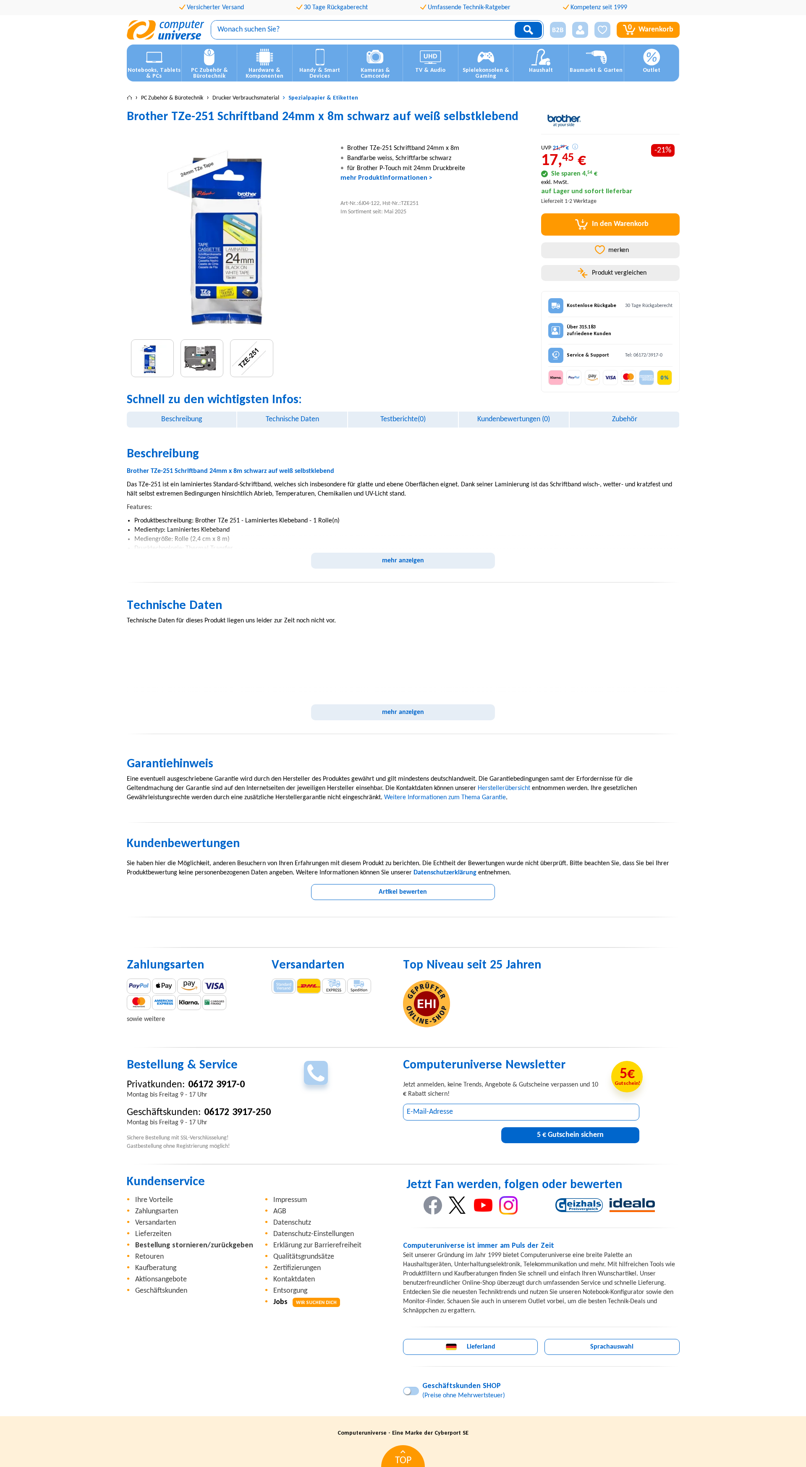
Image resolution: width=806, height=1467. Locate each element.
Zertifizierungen (297, 1268)
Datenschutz (292, 1223)
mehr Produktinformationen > (386, 178)
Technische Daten (292, 419)
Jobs (305, 1302)
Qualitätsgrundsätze (303, 1257)
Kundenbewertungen (513, 419)
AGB (279, 1211)
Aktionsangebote (161, 1279)
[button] (555, 30)
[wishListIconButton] (602, 30)
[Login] (580, 30)
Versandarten (155, 1223)
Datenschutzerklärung (444, 872)
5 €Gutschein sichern (570, 1135)
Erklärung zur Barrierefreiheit (317, 1245)
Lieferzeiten (153, 1234)
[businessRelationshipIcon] (558, 30)
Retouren (149, 1257)
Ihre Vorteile (154, 1200)
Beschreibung (181, 419)
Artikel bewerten (403, 892)
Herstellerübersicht (504, 788)
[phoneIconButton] (316, 1073)
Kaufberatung (155, 1268)
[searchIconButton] (528, 30)
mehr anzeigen (403, 560)
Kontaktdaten (294, 1279)
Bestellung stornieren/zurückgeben (194, 1245)
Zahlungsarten (156, 1211)
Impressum (290, 1200)
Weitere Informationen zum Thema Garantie (445, 797)
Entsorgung (290, 1291)
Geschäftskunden (161, 1291)
